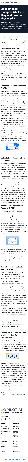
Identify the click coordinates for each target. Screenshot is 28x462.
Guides (3, 446)
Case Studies (4, 451)
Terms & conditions (23, 459)
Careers (15, 446)
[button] (25, 2)
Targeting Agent (5, 431)
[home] (9, 2)
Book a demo (18, 394)
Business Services (15, 435)
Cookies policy (15, 459)
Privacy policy (8, 459)
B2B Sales (16, 426)
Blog (2, 444)
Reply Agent (4, 433)
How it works (4, 426)
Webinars (3, 449)
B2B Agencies (17, 428)
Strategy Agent (5, 428)
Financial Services (15, 431)
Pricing (15, 444)
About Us (15, 449)
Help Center (16, 451)
